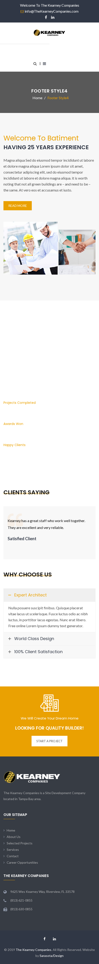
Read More (17, 206)
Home (11, 830)
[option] (49, 526)
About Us (13, 837)
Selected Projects (19, 843)
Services (13, 850)
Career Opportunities (22, 862)
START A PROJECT (49, 741)
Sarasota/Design (52, 956)
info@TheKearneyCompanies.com (52, 11)
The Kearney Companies (33, 950)
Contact (13, 856)
